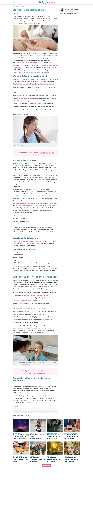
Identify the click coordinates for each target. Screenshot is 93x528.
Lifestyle (32, 456)
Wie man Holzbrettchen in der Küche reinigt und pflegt (20, 459)
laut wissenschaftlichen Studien (27, 98)
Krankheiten (21, 6)
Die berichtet (26, 203)
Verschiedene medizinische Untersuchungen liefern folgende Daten (33, 83)
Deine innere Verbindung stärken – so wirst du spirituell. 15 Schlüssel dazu (21, 436)
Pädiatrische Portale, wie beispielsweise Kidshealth (28, 241)
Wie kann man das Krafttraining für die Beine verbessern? (53, 436)
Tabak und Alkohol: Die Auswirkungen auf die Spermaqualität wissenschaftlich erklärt (72, 436)
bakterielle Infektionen (45, 396)
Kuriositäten (33, 433)
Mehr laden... (46, 465)
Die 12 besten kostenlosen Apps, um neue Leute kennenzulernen (37, 459)
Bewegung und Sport (52, 433)
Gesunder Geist (16, 433)
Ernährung (49, 456)
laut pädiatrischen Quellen (31, 62)
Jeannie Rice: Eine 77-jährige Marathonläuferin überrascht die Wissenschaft (37, 436)
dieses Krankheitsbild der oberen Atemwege (35, 295)
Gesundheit (15, 6)
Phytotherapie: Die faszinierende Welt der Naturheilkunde (71, 459)
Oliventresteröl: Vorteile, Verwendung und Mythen (54, 459)
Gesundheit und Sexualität (70, 433)
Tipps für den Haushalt (18, 456)
